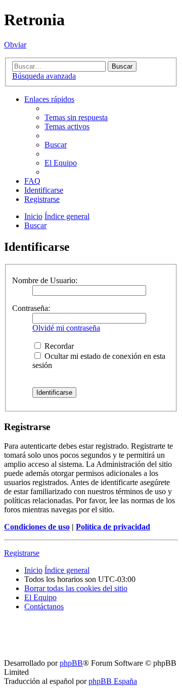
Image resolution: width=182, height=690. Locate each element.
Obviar (15, 44)
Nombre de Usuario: (44, 280)
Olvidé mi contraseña (66, 328)
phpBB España (112, 681)
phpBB (71, 663)
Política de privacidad (113, 526)
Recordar (58, 346)
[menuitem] (76, 117)
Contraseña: (31, 308)
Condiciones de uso (37, 526)
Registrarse (21, 553)
